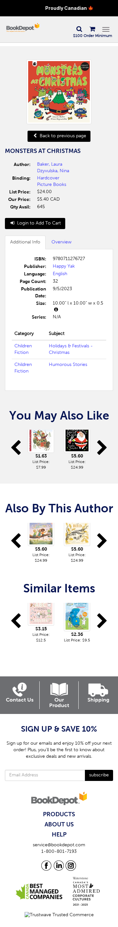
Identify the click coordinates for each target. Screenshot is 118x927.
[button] (79, 29)
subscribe (99, 775)
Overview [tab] (61, 242)
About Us (59, 825)
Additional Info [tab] (25, 242)
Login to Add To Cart (38, 223)
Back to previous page (62, 136)
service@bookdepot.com (59, 845)
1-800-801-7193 (59, 852)
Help (59, 835)
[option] (41, 450)
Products (59, 815)
